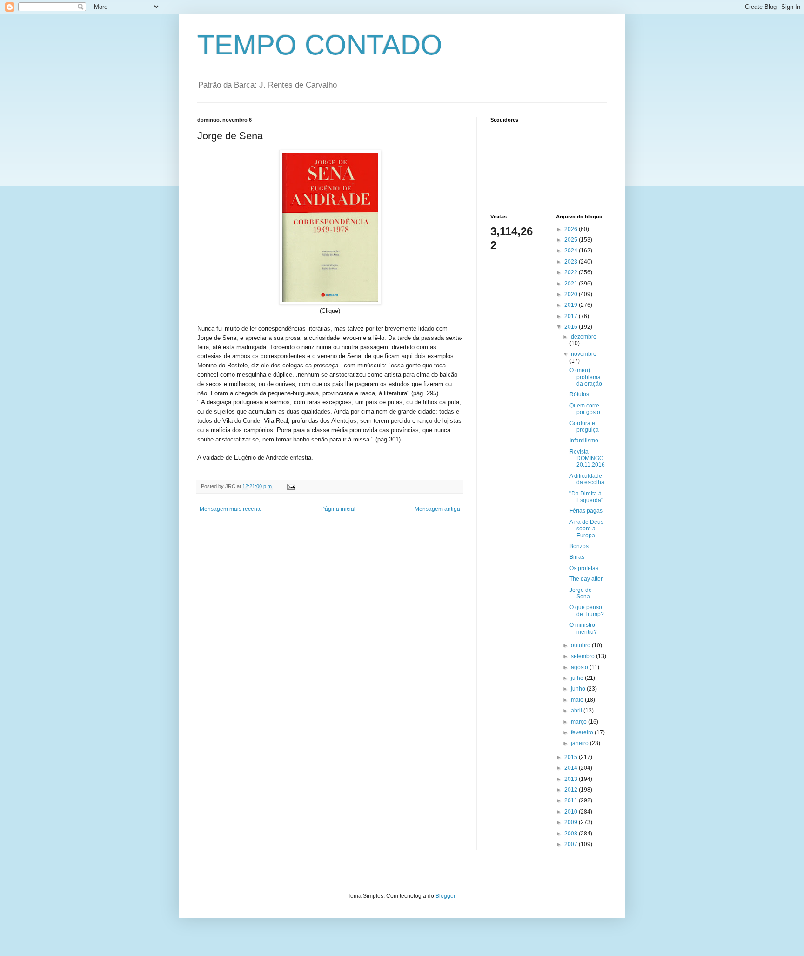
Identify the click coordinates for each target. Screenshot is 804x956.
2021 (571, 283)
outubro (581, 645)
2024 (571, 250)
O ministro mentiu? (583, 628)
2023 (571, 261)
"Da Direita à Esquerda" (586, 496)
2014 (571, 768)
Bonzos (579, 546)
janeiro (580, 743)
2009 (571, 822)
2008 (571, 833)
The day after (586, 579)
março (579, 722)
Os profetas (584, 568)
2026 (571, 229)
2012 (571, 789)
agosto (580, 667)
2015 (571, 757)
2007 (571, 844)
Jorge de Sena (581, 593)
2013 (571, 779)
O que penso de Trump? (587, 610)
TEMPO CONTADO (319, 45)
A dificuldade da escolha (587, 479)
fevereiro (583, 732)
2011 (571, 800)
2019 (571, 305)
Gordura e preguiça (584, 426)
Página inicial (338, 509)
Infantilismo (584, 440)
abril (577, 710)
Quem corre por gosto (585, 408)
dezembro (583, 336)
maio (578, 700)
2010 (571, 811)
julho (578, 678)
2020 (571, 294)
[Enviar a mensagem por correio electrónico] (291, 486)
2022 (571, 272)
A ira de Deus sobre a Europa (586, 529)
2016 (571, 327)
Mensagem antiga (437, 509)
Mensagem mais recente (231, 509)
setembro (583, 656)
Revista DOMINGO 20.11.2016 (587, 458)
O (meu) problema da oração (586, 377)
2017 (571, 316)
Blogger (445, 896)
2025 (571, 240)
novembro (583, 354)
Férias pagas (586, 511)
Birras (577, 557)
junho (579, 688)
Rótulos (579, 394)
